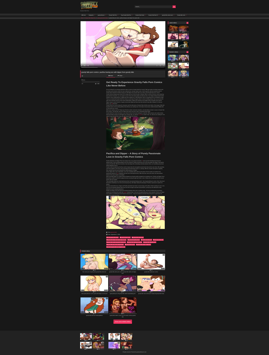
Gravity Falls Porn (113, 15)
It (142, 160)
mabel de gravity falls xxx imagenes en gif (116, 246)
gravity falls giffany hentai (134, 239)
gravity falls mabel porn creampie (135, 242)
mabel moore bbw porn (147, 239)
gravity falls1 (114, 232)
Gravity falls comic (181, 15)
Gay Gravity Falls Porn (126, 15)
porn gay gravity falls (159, 239)
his (117, 173)
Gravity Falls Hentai (139, 15)
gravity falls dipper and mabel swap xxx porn (117, 239)
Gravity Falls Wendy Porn (90, 17)
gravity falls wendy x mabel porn (144, 244)
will (112, 103)
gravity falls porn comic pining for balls (115, 244)
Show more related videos (123, 321)
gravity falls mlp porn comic (150, 242)
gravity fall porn (101, 15)
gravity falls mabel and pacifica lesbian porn (117, 242)
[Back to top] (264, 350)
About (111, 75)
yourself (140, 114)
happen (125, 192)
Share (120, 75)
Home (84, 15)
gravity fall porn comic (125, 237)
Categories (91, 15)
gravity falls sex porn (130, 244)
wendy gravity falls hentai (102, 17)
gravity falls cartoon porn (167, 15)
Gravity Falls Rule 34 (153, 15)
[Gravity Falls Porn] (89, 5)
